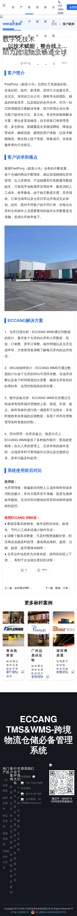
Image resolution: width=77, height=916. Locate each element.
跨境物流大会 (15, 866)
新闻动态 (45, 28)
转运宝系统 (5, 821)
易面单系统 (5, 838)
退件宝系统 (5, 803)
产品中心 (21, 28)
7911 (43, 569)
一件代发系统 (5, 785)
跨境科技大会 (15, 832)
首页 (13, 14)
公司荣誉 (18, 818)
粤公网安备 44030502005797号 (50, 912)
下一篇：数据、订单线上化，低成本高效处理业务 (59, 588)
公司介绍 (18, 795)
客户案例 (29, 28)
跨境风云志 (11, 797)
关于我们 (53, 28)
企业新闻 (18, 841)
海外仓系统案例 (11, 831)
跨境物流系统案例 (11, 873)
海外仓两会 (15, 801)
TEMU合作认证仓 (6, 859)
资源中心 (37, 28)
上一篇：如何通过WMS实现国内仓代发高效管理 (18, 588)
